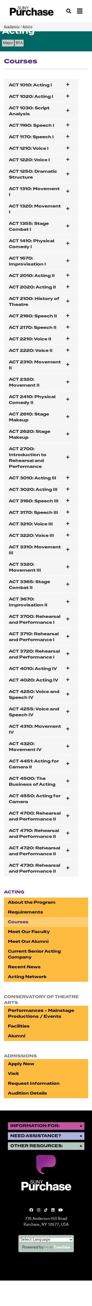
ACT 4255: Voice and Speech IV (34, 712)
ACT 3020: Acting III (33, 489)
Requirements (25, 912)
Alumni (16, 1036)
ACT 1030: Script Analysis (29, 111)
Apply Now (21, 1064)
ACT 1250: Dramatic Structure (33, 174)
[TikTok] (45, 1210)
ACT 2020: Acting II (32, 287)
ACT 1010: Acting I (30, 85)
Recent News (24, 967)
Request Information (34, 1083)
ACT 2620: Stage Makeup (29, 434)
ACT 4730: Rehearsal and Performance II (34, 868)
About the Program (31, 902)
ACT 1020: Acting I (31, 96)
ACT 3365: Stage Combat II (29, 585)
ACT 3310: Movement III (35, 550)
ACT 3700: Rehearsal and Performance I (34, 619)
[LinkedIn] (53, 1210)
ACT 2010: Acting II (32, 276)
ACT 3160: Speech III (33, 501)
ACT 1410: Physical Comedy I (31, 244)
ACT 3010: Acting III (32, 478)
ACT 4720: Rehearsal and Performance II (34, 851)
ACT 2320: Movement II (24, 382)
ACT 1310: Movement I (34, 192)
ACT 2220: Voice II (31, 350)
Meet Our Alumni (28, 941)
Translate (61, 1247)
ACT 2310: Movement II (35, 365)
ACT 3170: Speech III (33, 512)
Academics (12, 26)
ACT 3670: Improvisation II (28, 602)
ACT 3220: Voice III (31, 535)
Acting (27, 26)
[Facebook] (31, 1210)
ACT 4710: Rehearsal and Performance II (34, 834)
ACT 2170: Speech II (32, 327)
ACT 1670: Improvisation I (27, 261)
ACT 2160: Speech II (33, 316)
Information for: (35, 1126)
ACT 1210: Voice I (29, 148)
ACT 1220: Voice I (29, 160)
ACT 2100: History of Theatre (34, 302)
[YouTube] (60, 1210)
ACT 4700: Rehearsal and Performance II (35, 816)
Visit (13, 1074)
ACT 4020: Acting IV (33, 680)
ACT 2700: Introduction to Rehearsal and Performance (27, 458)
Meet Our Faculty (29, 932)
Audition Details (27, 1093)
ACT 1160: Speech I (31, 125)
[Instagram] (38, 1210)
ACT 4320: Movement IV (25, 747)
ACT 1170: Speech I (31, 137)
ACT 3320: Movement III (25, 567)
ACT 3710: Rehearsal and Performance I (34, 637)
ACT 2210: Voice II (30, 339)
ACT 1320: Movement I (35, 209)
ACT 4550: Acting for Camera (35, 799)
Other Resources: (36, 1146)
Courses (18, 922)
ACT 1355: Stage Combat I (29, 226)
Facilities (19, 1026)
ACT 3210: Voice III (31, 524)
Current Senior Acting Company (34, 954)
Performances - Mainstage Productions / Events (41, 1013)
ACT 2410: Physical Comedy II (32, 400)
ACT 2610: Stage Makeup (29, 417)
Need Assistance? (35, 1136)
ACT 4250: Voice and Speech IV (34, 695)
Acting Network (27, 977)
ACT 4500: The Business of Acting (32, 781)
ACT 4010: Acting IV (33, 669)
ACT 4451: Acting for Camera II (34, 764)
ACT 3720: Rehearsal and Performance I (34, 654)
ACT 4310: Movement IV (35, 729)
